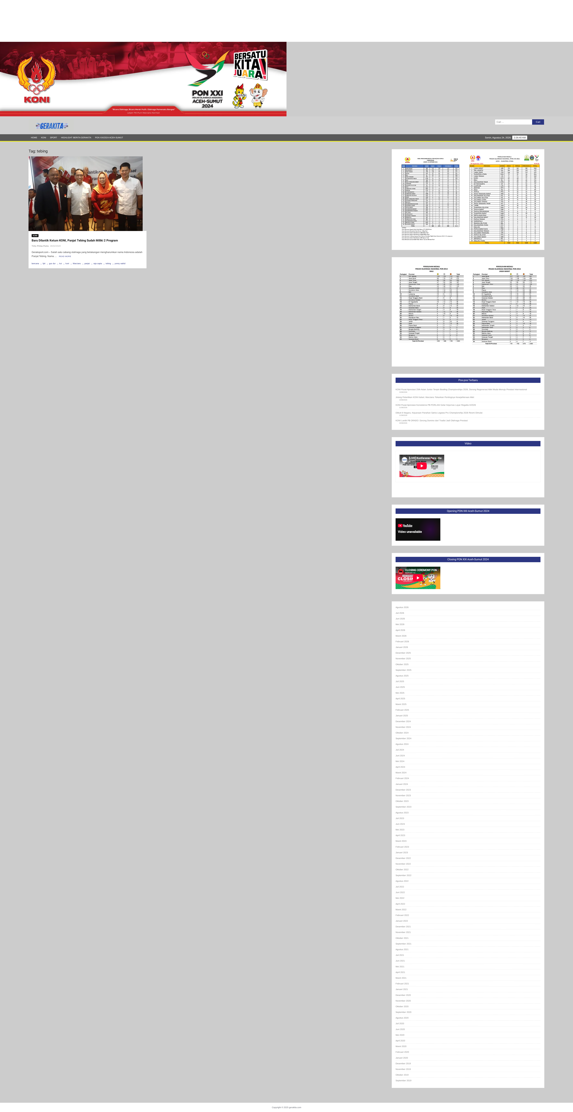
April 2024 (400, 767)
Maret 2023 (401, 841)
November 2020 (403, 1001)
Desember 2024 (403, 721)
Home (34, 137)
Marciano (77, 263)
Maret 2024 (401, 772)
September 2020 (403, 1012)
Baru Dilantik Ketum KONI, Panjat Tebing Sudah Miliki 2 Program (75, 240)
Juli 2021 (400, 955)
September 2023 (403, 807)
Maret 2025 (401, 704)
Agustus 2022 (402, 881)
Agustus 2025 (402, 675)
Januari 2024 (402, 784)
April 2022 (400, 904)
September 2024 (403, 738)
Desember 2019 (403, 1063)
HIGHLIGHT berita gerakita (76, 137)
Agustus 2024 (402, 744)
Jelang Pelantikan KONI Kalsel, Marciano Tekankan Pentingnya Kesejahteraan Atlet (435, 397)
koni (67, 263)
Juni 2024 (400, 755)
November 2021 (403, 932)
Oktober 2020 (402, 1006)
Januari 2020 (402, 1058)
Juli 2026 (400, 613)
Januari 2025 (402, 715)
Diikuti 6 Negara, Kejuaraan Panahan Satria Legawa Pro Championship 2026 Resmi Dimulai (439, 413)
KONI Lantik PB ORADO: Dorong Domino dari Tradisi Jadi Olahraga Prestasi (432, 420)
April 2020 (400, 1040)
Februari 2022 (402, 915)
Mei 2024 (400, 761)
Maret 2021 (401, 978)
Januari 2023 (402, 852)
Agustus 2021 (402, 949)
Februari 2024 (402, 778)
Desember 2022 (403, 858)
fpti (44, 263)
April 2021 (400, 972)
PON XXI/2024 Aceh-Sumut (109, 137)
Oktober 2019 (402, 1075)
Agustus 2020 (402, 1018)
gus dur (52, 263)
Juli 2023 (400, 818)
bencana (35, 263)
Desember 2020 (403, 995)
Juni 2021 (400, 961)
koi (60, 263)
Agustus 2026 (402, 607)
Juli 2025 (400, 681)
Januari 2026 (402, 647)
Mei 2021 (400, 966)
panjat (87, 263)
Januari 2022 (402, 921)
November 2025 (403, 658)
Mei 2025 (400, 693)
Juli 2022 (400, 886)
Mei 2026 (400, 624)
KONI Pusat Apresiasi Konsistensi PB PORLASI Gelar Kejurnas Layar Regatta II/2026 (436, 405)
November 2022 (403, 864)
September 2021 (403, 944)
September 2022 (403, 875)
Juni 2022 (400, 892)
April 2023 (400, 835)
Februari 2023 (402, 847)
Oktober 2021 (402, 938)
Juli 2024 (400, 750)
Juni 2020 (400, 1029)
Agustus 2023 (402, 812)
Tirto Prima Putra (40, 246)
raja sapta (97, 263)
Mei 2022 (400, 898)
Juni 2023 (400, 824)
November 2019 (403, 1069)
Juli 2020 (400, 1023)
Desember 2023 (403, 790)
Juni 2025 (400, 687)
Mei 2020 (400, 1035)
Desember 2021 (403, 926)
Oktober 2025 (402, 664)
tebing (108, 263)
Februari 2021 (402, 983)
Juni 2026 (400, 618)
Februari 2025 (402, 710)
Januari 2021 (402, 989)
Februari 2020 (402, 1052)
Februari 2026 (402, 641)
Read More (65, 256)
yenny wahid (120, 263)
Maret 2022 (401, 909)
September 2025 (403, 670)
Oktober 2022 (402, 869)
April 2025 (400, 698)
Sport (53, 137)
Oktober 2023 (402, 801)
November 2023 (403, 795)
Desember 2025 (403, 653)
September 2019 (403, 1080)
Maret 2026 (401, 636)
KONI (43, 137)
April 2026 (400, 630)
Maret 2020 (401, 1046)
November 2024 (403, 727)
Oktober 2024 (402, 733)
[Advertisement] (89, 21)
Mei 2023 (400, 829)
